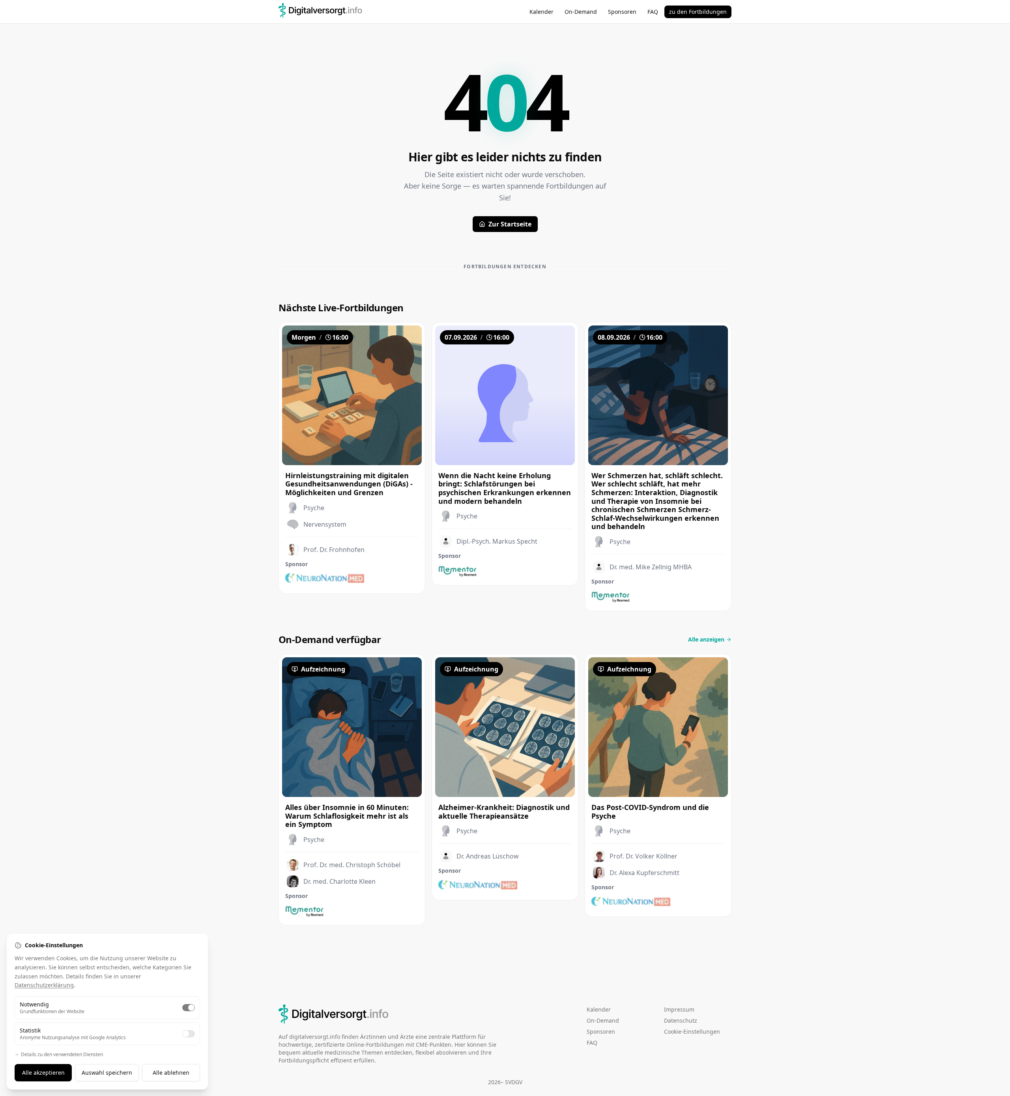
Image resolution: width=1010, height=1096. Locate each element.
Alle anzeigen (706, 639)
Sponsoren (622, 11)
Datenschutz (680, 1020)
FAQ (652, 11)
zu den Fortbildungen (698, 11)
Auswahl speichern (107, 1072)
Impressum (679, 1009)
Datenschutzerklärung (44, 985)
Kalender (541, 11)
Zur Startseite (509, 224)
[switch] (188, 1007)
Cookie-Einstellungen (692, 1031)
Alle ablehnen (171, 1072)
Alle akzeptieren (43, 1072)
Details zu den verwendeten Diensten (62, 1054)
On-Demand (581, 11)
